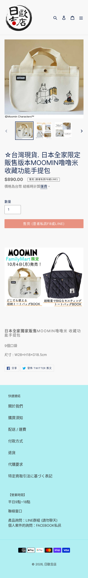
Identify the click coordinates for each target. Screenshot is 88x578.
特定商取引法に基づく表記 (30, 476)
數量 (8, 202)
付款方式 (15, 441)
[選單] (81, 17)
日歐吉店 (50, 564)
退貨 (12, 453)
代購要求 (15, 464)
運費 (43, 186)
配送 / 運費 (17, 429)
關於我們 (15, 406)
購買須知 (15, 418)
